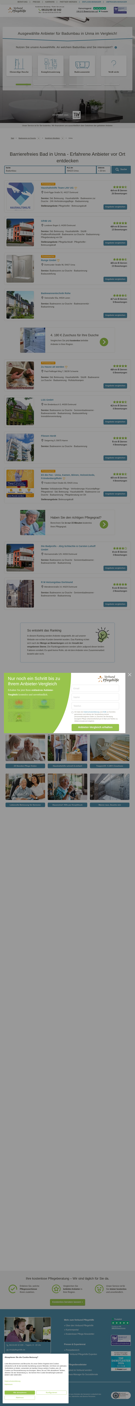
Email (76, 688)
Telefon (77, 706)
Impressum (9, 1384)
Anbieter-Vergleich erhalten (95, 727)
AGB (104, 712)
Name (76, 697)
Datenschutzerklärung (91, 712)
